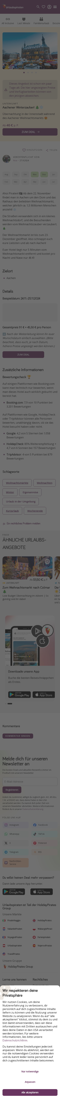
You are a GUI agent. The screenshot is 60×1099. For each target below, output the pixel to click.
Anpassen (30, 1081)
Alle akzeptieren (30, 1092)
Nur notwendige (30, 1071)
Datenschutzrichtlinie (14, 1040)
